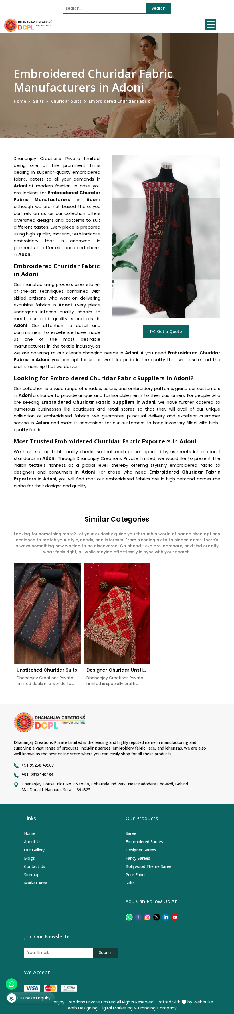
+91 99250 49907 (37, 765)
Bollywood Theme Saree (148, 866)
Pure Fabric (136, 874)
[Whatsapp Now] (11, 984)
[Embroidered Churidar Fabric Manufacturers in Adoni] (166, 236)
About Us (32, 841)
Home (20, 101)
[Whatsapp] (129, 917)
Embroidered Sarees (144, 841)
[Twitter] (156, 917)
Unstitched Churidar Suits (47, 670)
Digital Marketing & (118, 1008)
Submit (106, 952)
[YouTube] (174, 917)
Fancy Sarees (138, 858)
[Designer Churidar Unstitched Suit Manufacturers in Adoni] (117, 613)
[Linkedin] (165, 917)
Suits (38, 101)
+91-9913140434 (37, 774)
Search (159, 8)
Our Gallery (34, 850)
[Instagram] (147, 917)
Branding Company (157, 1008)
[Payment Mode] (50, 988)
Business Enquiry (33, 998)
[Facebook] (138, 917)
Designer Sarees (141, 850)
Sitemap (31, 874)
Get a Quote (169, 331)
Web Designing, (83, 1008)
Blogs (29, 858)
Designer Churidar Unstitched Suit (117, 670)
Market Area (35, 883)
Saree (131, 833)
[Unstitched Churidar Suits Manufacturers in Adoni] (47, 613)
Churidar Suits (66, 101)
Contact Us (34, 866)
